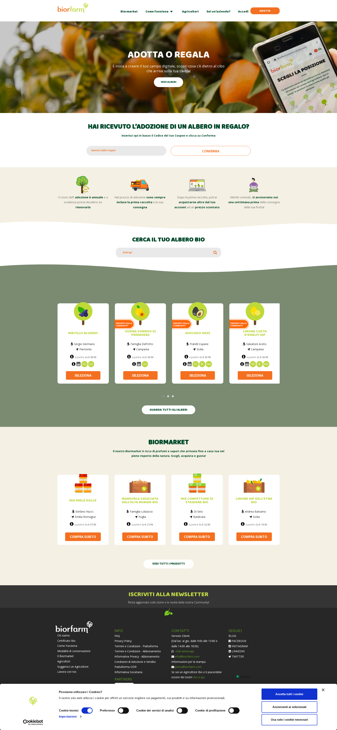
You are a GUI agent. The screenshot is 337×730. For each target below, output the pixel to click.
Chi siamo (63, 635)
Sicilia (200, 349)
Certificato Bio (66, 640)
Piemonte (85, 349)
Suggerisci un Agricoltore (73, 666)
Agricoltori (190, 11)
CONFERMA (210, 151)
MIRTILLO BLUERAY (83, 333)
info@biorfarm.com (187, 656)
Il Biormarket (65, 656)
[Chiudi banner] (323, 690)
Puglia (142, 516)
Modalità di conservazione (73, 650)
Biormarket (129, 11)
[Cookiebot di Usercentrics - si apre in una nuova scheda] (33, 722)
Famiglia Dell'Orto (141, 344)
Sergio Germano (84, 344)
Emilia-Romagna (85, 516)
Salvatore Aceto (256, 344)
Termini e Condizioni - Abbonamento (137, 651)
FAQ (117, 635)
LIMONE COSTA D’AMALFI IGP (255, 333)
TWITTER (237, 656)
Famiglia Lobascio (141, 511)
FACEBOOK (238, 640)
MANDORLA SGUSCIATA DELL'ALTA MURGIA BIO (140, 500)
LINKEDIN (238, 651)
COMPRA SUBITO (83, 536)
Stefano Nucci (84, 511)
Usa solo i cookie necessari (289, 719)
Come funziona (156, 11)
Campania (142, 349)
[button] (163, 396)
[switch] (123, 710)
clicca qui (198, 677)
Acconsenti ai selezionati (289, 707)
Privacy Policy (123, 640)
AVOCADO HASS (197, 333)
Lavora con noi (66, 671)
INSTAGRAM (239, 646)
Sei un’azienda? (218, 11)
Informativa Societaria (128, 672)
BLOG (232, 635)
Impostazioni (68, 716)
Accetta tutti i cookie (289, 694)
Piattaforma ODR (125, 666)
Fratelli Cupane (199, 344)
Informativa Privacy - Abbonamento (137, 656)
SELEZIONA (83, 374)
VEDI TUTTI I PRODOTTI (168, 563)
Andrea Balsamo (255, 511)
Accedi (243, 11)
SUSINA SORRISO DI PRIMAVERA (140, 333)
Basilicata (199, 516)
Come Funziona (67, 645)
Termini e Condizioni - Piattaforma (136, 646)
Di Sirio (198, 511)
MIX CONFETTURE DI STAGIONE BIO (197, 500)
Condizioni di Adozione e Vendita (135, 661)
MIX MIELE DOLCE (83, 500)
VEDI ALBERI (168, 82)
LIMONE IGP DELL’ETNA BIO (254, 500)
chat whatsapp (184, 651)
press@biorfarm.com (188, 666)
